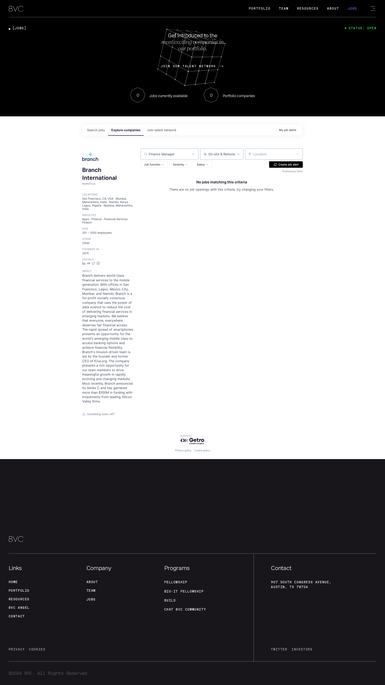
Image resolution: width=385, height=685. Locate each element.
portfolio (19, 591)
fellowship (175, 582)
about (92, 582)
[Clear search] (193, 154)
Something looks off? (100, 414)
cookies (37, 649)
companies (126, 130)
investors (302, 649)
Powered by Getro (293, 171)
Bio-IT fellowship (184, 591)
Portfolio (259, 8)
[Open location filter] (297, 154)
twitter (279, 649)
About (333, 8)
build (170, 600)
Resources (307, 8)
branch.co (88, 183)
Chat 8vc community (185, 609)
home (13, 582)
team (91, 591)
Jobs (352, 8)
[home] (16, 9)
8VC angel (19, 608)
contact (17, 616)
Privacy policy (183, 450)
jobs (96, 130)
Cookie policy (202, 450)
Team (284, 8)
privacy (17, 649)
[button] (154, 164)
